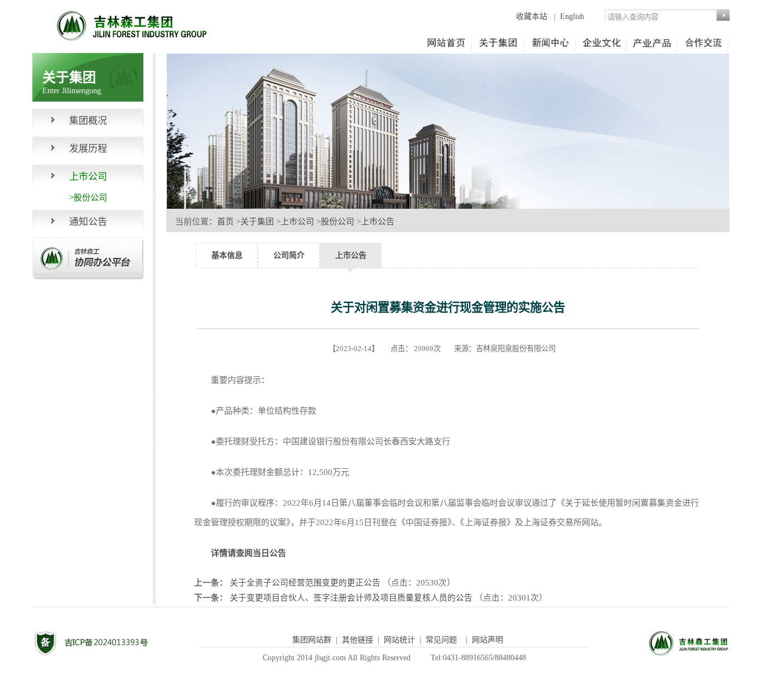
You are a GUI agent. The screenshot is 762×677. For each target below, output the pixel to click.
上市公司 (297, 221)
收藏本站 (532, 16)
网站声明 (487, 640)
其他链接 (357, 640)
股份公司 (337, 221)
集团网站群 (311, 640)
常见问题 (441, 640)
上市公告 (377, 221)
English (572, 16)
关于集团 (257, 221)
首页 (225, 221)
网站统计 (399, 640)
